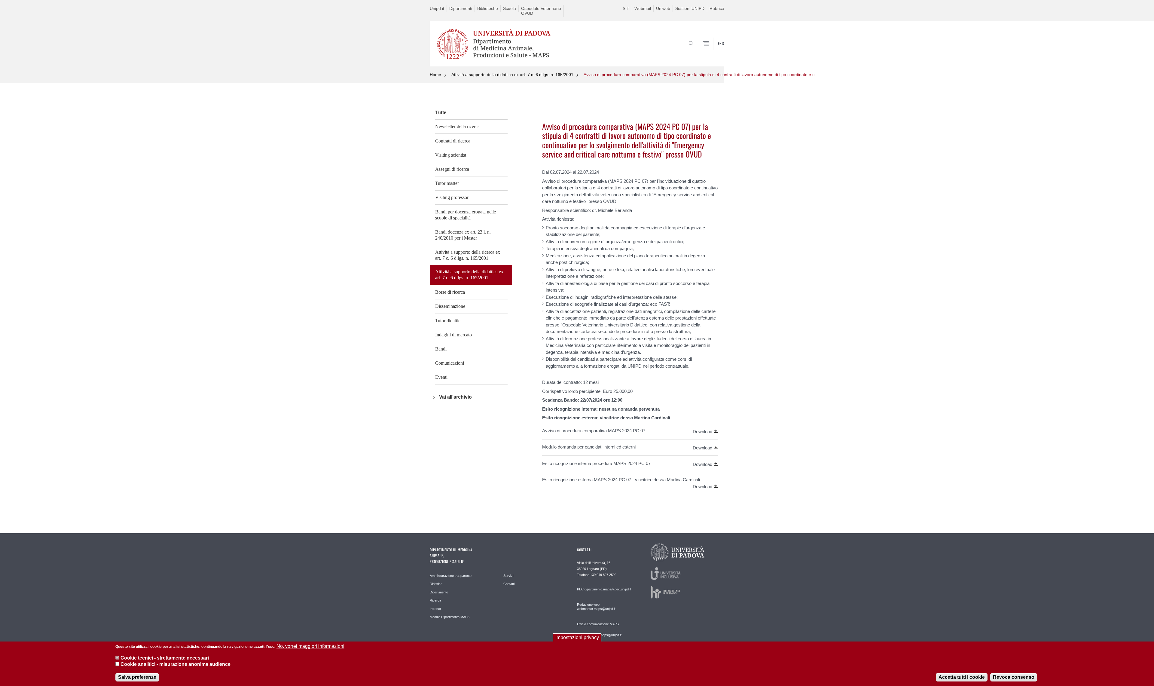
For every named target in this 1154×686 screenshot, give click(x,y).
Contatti (508, 584)
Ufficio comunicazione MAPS (598, 624)
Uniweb (663, 8)
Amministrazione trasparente (451, 575)
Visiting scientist (450, 155)
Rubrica (717, 8)
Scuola (509, 8)
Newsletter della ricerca (457, 126)
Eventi (441, 377)
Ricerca (435, 600)
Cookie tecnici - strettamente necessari (165, 657)
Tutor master (447, 183)
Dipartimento (439, 592)
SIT (626, 8)
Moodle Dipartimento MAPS (449, 617)
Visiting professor (452, 197)
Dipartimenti (460, 8)
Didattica (436, 584)
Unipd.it (437, 8)
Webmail (642, 8)
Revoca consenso (1013, 676)
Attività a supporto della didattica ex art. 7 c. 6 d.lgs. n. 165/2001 (512, 74)
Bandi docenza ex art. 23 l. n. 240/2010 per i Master (463, 234)
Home (435, 74)
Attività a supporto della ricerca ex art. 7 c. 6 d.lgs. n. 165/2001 (467, 255)
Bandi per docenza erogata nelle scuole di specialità (465, 214)
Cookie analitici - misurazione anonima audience (175, 664)
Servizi (508, 575)
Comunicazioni (449, 363)
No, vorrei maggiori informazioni (310, 646)
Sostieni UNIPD (689, 8)
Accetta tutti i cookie (962, 676)
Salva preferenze (137, 676)
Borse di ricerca (450, 292)
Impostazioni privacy (577, 637)
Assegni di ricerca (452, 169)
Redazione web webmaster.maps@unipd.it (596, 607)
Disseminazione (450, 306)
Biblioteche (487, 8)
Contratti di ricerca (452, 140)
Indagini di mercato (453, 334)
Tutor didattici (448, 320)
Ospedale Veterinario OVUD (541, 11)
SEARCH (713, 52)
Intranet (435, 609)
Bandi (441, 348)
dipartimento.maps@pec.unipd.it (608, 589)
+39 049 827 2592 (603, 575)
